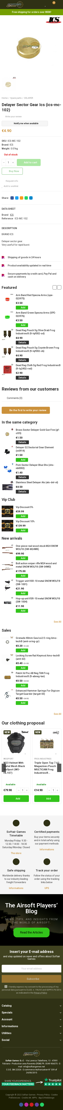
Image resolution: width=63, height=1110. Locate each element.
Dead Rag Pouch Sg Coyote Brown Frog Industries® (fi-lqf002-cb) (37, 349)
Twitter (16, 198)
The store (16, 853)
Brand (5, 215)
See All (57, 621)
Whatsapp (26, 198)
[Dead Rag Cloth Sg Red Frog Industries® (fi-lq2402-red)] (7, 369)
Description (9, 228)
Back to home (54, 98)
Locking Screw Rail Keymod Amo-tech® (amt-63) (38, 657)
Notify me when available (26, 123)
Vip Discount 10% (25, 521)
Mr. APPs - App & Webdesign (41, 1098)
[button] (55, 287)
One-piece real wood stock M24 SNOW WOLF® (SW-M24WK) (37, 548)
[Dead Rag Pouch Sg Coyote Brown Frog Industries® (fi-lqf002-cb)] (7, 352)
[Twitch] (37, 1105)
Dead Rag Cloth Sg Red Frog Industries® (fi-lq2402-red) (38, 367)
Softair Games (28, 1095)
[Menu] (3, 4)
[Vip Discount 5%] (7, 511)
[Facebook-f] (21, 1105)
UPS (47, 888)
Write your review (13, 116)
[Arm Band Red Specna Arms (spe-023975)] (7, 299)
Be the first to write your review (27, 410)
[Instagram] (26, 1105)
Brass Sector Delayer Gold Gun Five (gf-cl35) (38, 432)
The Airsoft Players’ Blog (31, 908)
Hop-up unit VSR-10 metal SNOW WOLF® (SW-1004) (38, 600)
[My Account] (58, 4)
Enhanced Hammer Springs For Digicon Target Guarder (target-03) (38, 692)
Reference (7, 218)
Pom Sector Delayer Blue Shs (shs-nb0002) (35, 467)
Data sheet (9, 208)
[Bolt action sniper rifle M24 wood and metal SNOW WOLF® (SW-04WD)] (7, 567)
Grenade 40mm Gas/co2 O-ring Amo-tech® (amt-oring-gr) (36, 640)
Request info (11, 181)
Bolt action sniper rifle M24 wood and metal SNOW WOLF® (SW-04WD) (36, 565)
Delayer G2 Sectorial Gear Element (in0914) (35, 449)
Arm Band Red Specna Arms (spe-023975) (34, 297)
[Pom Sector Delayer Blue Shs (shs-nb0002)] (7, 469)
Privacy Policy (40, 993)
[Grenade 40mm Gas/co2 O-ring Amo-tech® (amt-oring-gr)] (7, 642)
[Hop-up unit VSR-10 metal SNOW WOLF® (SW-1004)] (7, 603)
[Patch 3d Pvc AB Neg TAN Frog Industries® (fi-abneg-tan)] (7, 677)
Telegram (31, 198)
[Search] (39, 4)
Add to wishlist (11, 186)
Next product (58, 98)
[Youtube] (32, 1105)
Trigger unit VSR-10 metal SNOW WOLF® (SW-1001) (38, 583)
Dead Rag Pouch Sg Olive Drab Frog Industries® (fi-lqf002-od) (35, 332)
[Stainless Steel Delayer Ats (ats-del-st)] (7, 486)
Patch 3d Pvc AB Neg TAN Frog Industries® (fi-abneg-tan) (32, 675)
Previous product (50, 98)
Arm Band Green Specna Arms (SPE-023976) (36, 314)
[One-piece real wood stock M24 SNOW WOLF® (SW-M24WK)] (7, 550)
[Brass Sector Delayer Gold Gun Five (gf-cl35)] (7, 434)
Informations (47, 849)
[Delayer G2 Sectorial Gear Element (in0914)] (7, 451)
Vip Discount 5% (24, 507)
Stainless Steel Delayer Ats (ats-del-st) (37, 482)
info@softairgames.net (34, 1066)
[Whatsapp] (42, 1105)
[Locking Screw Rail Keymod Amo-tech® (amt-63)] (7, 660)
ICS (11, 144)
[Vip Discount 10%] (7, 525)
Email (21, 198)
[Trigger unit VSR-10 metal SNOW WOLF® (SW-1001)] (7, 585)
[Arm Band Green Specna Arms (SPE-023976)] (7, 317)
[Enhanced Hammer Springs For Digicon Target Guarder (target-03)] (7, 695)
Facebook (12, 198)
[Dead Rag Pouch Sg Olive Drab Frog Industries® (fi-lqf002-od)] (7, 334)
